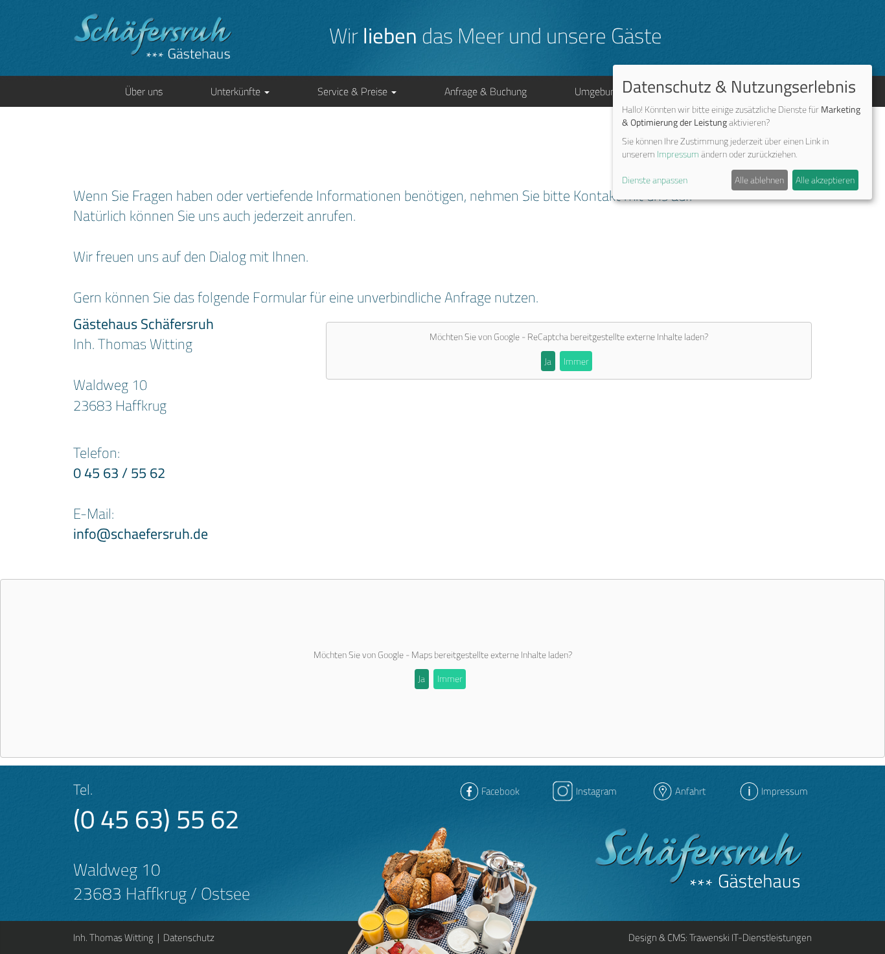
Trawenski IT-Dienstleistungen (750, 937)
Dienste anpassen (654, 180)
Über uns (144, 91)
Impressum (678, 154)
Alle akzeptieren (825, 180)
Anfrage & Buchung (485, 91)
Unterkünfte (237, 91)
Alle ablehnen (759, 180)
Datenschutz (188, 937)
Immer (576, 361)
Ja (547, 361)
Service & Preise (353, 91)
